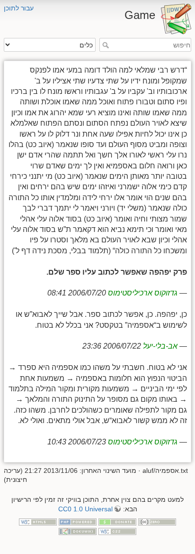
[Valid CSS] (117, 531)
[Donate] (117, 521)
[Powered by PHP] (78, 521)
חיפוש (104, 45)
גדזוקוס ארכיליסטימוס (142, 293)
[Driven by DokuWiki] (78, 531)
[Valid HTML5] (38, 521)
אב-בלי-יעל (160, 346)
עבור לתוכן (19, 8)
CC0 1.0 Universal (85, 509)
